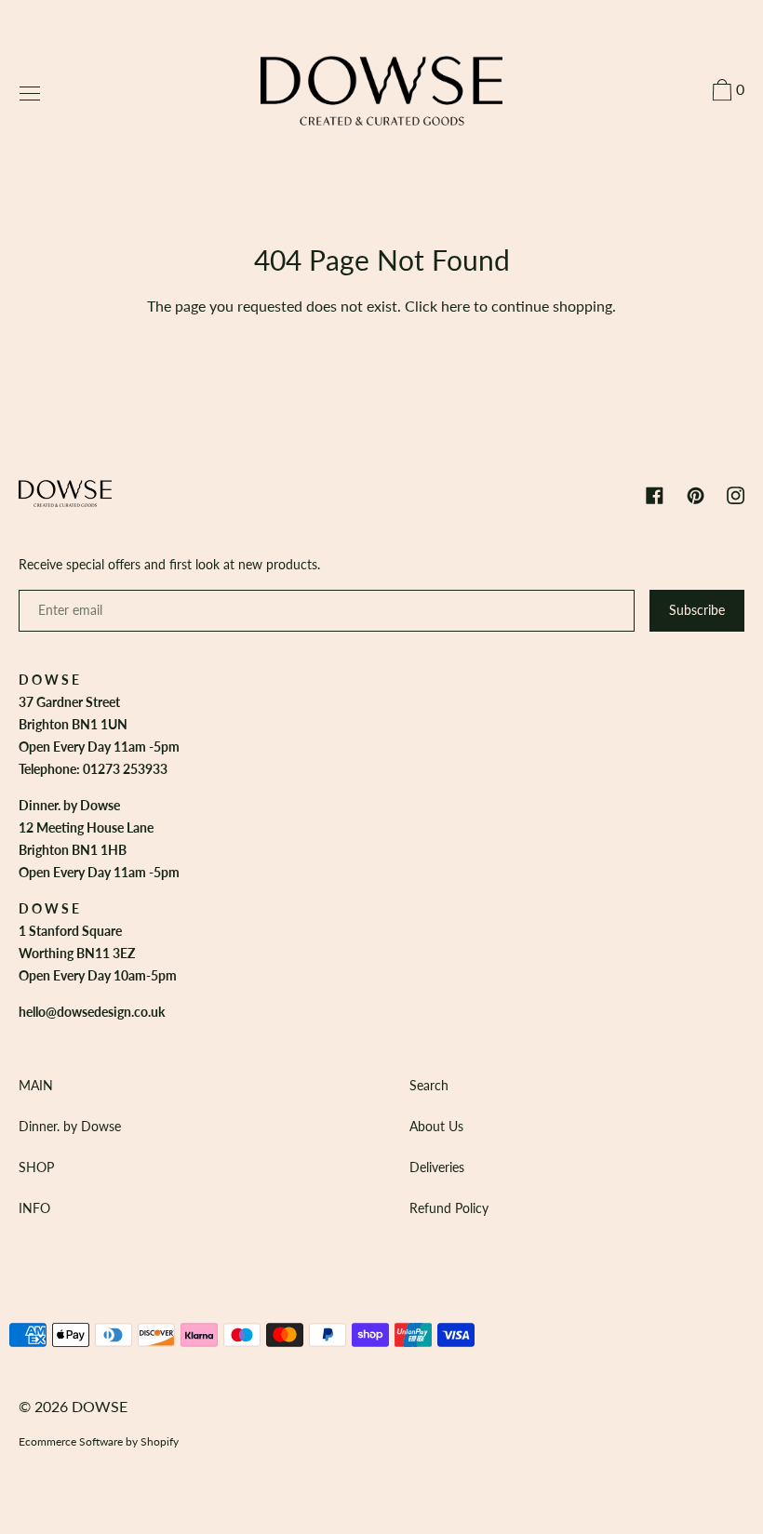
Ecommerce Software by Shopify (99, 1441)
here (455, 305)
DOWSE (99, 1406)
